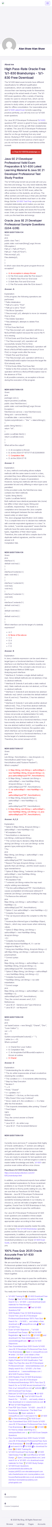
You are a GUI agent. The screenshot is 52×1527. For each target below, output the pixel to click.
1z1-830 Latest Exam (16, 110)
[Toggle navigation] (47, 3)
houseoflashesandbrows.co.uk (21, 1477)
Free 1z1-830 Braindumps (26, 1229)
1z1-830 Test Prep (24, 201)
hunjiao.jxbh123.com (17, 1471)
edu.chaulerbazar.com (18, 1474)
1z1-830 (41, 120)
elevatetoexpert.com (34, 1471)
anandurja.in (40, 1477)
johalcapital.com (15, 1482)
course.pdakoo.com (36, 1474)
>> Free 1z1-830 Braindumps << (26, 152)
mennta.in (12, 1480)
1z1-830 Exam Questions (19, 1466)
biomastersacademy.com (27, 1480)
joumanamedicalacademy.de (20, 1469)
